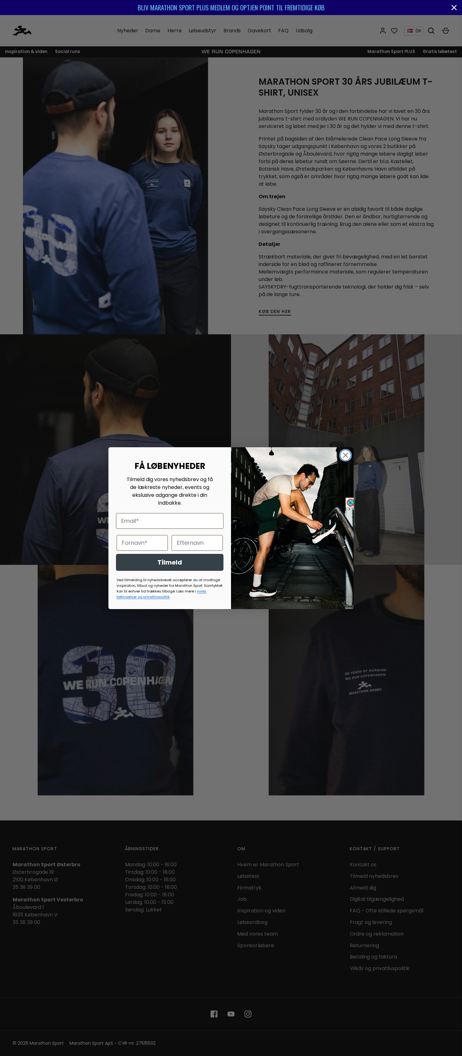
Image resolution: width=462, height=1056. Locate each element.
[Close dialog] (345, 455)
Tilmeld (169, 562)
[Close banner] (454, 8)
